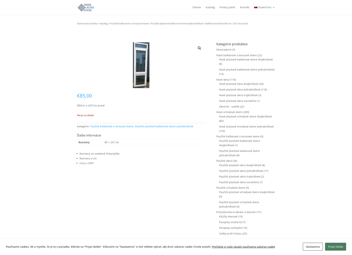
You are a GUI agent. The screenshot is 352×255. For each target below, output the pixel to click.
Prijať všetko (335, 246)
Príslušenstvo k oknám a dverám (236, 212)
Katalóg (210, 7)
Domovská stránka (87, 23)
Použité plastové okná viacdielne (239, 182)
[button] (199, 48)
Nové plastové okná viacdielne (237, 101)
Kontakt (244, 7)
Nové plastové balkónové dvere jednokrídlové (247, 69)
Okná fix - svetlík (229, 106)
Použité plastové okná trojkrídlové (239, 176)
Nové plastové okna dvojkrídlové (238, 84)
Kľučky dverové (228, 216)
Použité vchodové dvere (230, 187)
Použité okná (224, 160)
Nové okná (222, 79)
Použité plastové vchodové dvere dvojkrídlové (247, 192)
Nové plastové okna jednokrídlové (239, 89)
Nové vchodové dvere (229, 112)
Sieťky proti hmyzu (230, 233)
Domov (196, 7)
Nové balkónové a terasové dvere (236, 55)
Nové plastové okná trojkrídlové (238, 95)
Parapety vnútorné (230, 222)
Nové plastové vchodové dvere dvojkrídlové (245, 116)
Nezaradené (223, 49)
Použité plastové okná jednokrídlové (241, 171)
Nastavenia (313, 246)
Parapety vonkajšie (230, 228)
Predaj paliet (227, 7)
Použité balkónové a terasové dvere (129, 23)
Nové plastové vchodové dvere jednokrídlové (246, 126)
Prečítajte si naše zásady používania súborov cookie (243, 246)
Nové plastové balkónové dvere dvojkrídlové (246, 59)
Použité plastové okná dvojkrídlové (240, 165)
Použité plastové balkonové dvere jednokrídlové (177, 23)
